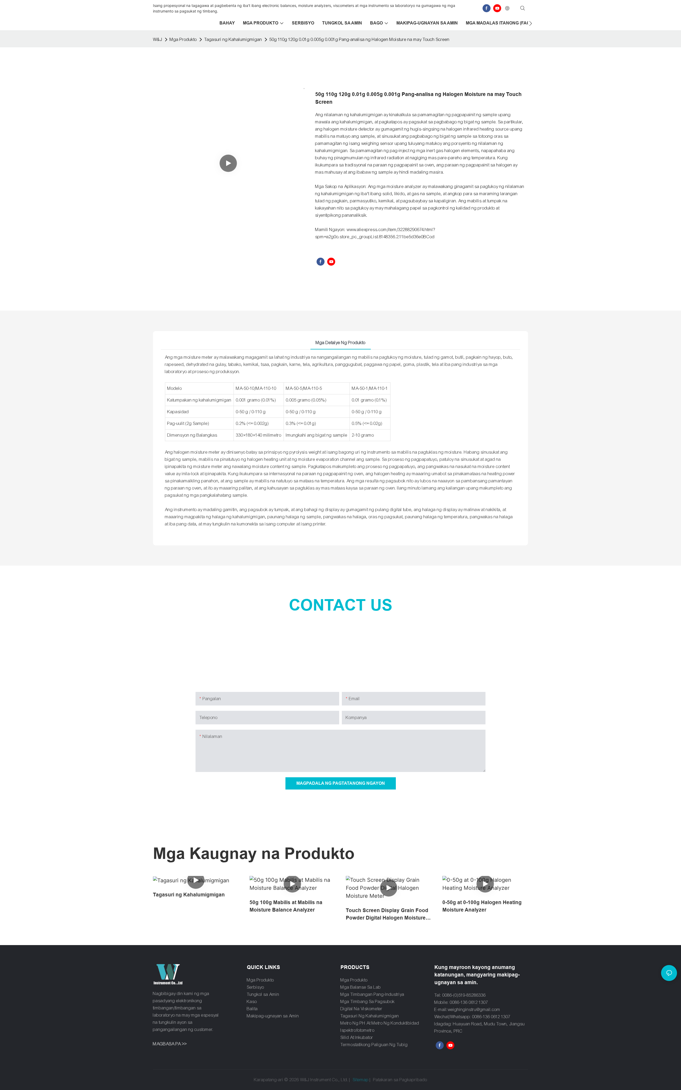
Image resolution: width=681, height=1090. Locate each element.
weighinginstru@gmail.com (474, 1009)
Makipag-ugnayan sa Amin (273, 1016)
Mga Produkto (183, 39)
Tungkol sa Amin (263, 994)
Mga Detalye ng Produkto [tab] (341, 342)
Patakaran (383, 1080)
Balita (252, 1009)
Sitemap (361, 1080)
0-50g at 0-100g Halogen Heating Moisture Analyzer (482, 906)
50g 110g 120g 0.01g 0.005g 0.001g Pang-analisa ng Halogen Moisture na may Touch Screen (359, 39)
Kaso (252, 1001)
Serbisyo (255, 987)
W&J (157, 39)
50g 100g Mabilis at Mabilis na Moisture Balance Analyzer (286, 906)
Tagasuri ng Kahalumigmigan (233, 39)
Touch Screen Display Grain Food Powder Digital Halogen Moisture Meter (387, 915)
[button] (530, 23)
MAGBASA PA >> (170, 1044)
